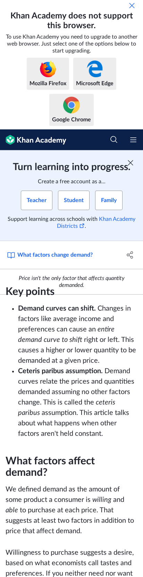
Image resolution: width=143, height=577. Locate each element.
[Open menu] (133, 140)
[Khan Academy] (33, 140)
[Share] (130, 255)
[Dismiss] (131, 5)
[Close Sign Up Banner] (130, 163)
